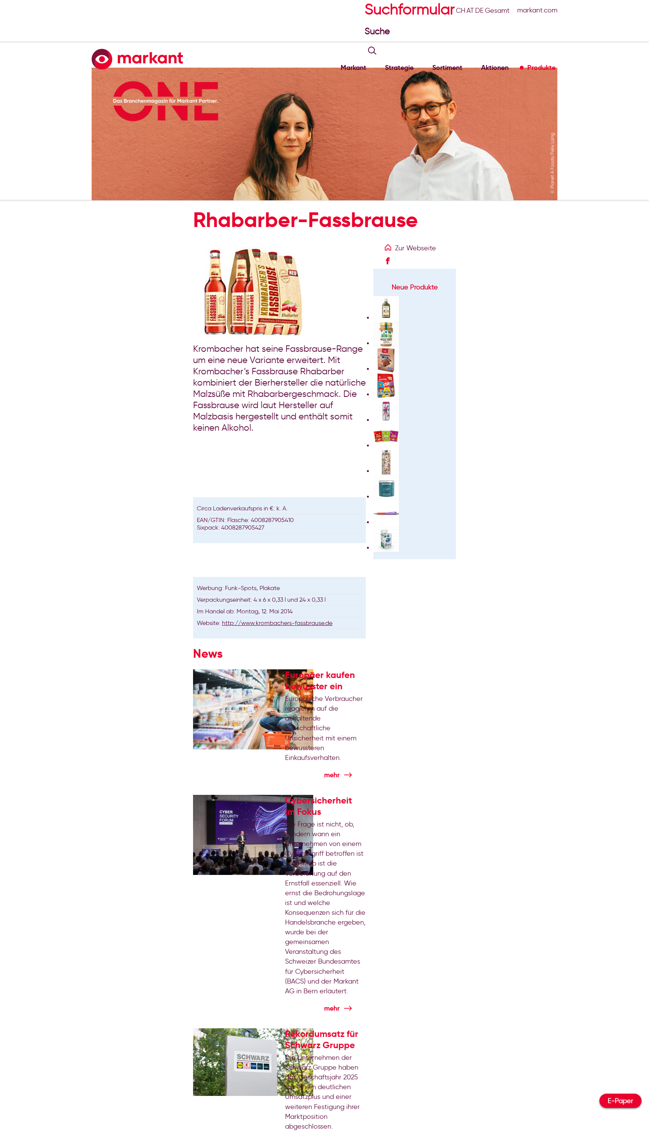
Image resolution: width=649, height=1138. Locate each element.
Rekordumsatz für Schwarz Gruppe (321, 1039)
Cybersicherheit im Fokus (318, 806)
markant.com (537, 10)
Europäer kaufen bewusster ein (320, 680)
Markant (353, 67)
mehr (332, 774)
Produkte (541, 67)
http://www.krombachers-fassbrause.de (277, 623)
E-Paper (620, 1101)
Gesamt (497, 10)
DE (479, 10)
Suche (378, 31)
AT (470, 10)
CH (460, 10)
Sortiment (447, 67)
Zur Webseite (415, 248)
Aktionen (495, 67)
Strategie (399, 67)
